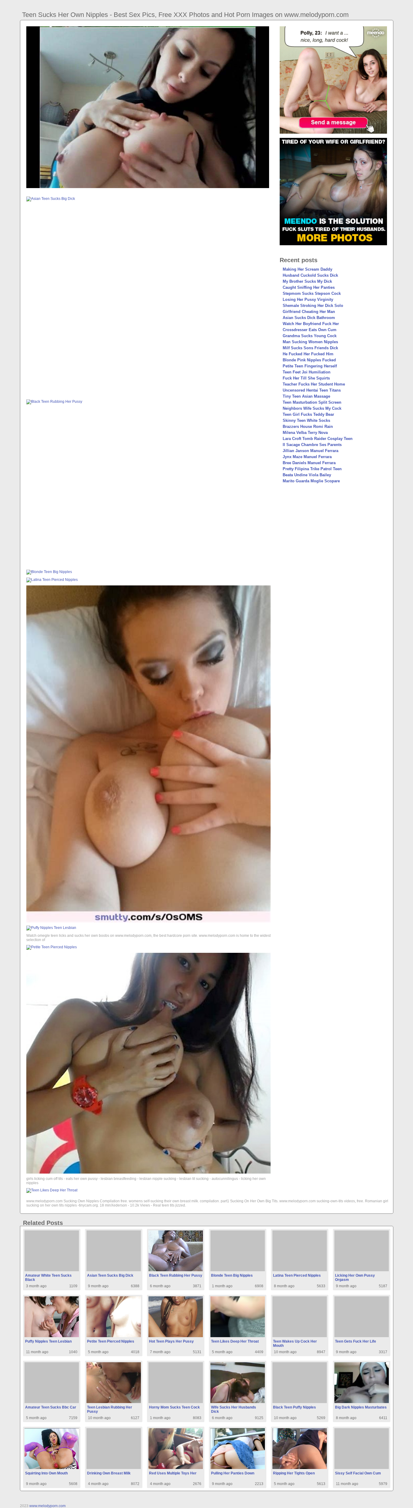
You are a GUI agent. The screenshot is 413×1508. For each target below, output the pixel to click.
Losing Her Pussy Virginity (308, 299)
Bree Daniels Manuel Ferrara (309, 463)
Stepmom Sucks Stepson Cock (312, 293)
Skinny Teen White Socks (306, 420)
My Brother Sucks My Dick (307, 281)
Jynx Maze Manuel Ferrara (307, 456)
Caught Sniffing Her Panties (309, 287)
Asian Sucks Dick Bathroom (309, 317)
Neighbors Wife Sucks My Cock (312, 408)
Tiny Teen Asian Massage (306, 396)
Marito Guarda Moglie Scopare (311, 481)
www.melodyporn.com (47, 1506)
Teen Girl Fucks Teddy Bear (308, 414)
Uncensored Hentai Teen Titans (312, 390)
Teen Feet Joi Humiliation (306, 372)
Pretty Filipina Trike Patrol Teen (312, 469)
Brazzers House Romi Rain (308, 426)
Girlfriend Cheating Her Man (309, 311)
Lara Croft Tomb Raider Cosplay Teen (318, 438)
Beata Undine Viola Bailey (307, 475)
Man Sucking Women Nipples (310, 342)
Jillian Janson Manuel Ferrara (310, 450)
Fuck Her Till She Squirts (306, 378)
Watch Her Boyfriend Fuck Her (311, 323)
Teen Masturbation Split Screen (312, 402)
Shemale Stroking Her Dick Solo (313, 305)
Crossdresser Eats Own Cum (310, 329)
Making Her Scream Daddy (307, 269)
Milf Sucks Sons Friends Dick (310, 348)
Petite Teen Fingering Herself (310, 366)
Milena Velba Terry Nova (305, 432)
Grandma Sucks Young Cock (310, 336)
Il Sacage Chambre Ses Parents (312, 444)
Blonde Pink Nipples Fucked (309, 360)
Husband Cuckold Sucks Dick (310, 275)
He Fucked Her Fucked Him (308, 354)
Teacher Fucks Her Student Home (314, 384)
